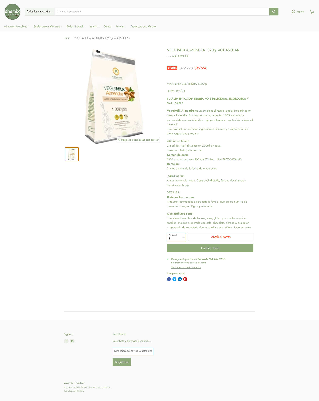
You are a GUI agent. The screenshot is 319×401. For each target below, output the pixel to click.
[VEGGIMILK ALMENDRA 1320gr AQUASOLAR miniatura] (71, 154)
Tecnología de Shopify (74, 390)
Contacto (80, 382)
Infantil (93, 26)
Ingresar (300, 11)
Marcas (120, 26)
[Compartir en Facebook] (169, 279)
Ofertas (107, 26)
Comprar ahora (210, 248)
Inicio (67, 38)
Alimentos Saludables (15, 26)
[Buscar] (273, 11)
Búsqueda (68, 382)
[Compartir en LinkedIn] (180, 279)
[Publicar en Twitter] (174, 279)
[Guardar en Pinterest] (185, 279)
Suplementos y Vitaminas (47, 26)
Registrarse (122, 362)
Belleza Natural (75, 26)
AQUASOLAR (180, 56)
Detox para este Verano (143, 26)
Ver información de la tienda (186, 267)
